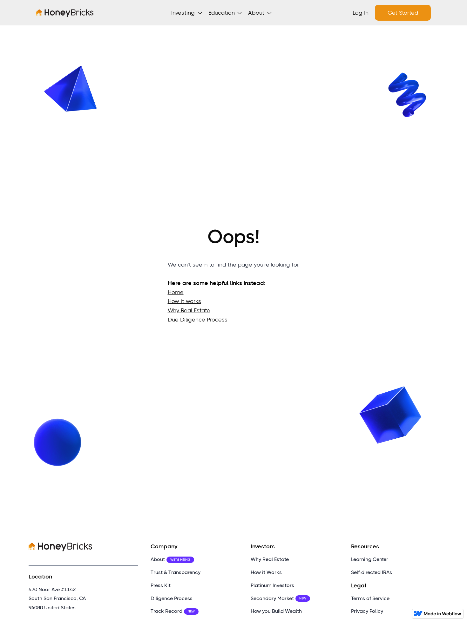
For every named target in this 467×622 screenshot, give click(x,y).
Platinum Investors (272, 585)
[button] (188, 12)
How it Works (266, 572)
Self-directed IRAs (371, 572)
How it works (184, 301)
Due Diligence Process (197, 319)
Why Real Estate (189, 310)
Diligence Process (172, 598)
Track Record (173, 611)
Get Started (403, 13)
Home (176, 292)
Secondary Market (278, 598)
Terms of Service (370, 598)
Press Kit (161, 585)
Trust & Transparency (175, 572)
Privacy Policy (367, 611)
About (170, 559)
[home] (64, 12)
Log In (361, 13)
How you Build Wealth (276, 611)
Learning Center (369, 559)
